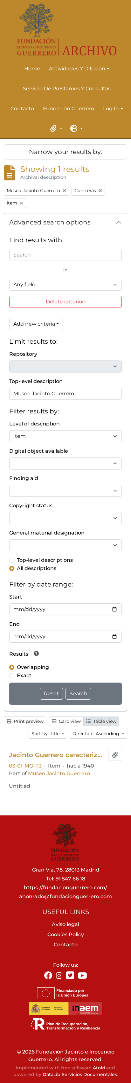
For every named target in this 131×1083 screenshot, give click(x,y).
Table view (104, 721)
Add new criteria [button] (34, 324)
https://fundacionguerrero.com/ (65, 888)
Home (32, 69)
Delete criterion (66, 302)
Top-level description (36, 381)
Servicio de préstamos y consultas (67, 89)
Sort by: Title (46, 733)
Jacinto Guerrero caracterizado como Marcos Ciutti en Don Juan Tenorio (57, 755)
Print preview (28, 721)
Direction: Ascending (96, 733)
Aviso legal (65, 924)
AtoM (99, 1068)
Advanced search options (50, 222)
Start (15, 597)
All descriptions (36, 568)
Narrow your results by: (65, 152)
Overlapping (33, 667)
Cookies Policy (65, 934)
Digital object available (38, 451)
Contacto (22, 109)
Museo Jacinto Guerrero (59, 773)
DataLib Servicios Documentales (80, 1074)
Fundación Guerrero (68, 109)
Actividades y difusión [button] (77, 69)
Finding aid (23, 478)
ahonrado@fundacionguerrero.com (65, 896)
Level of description (34, 424)
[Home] (63, 29)
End (14, 624)
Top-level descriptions (45, 560)
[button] (55, 128)
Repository (23, 354)
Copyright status (30, 506)
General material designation (47, 533)
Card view (69, 721)
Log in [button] (111, 109)
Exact (24, 675)
